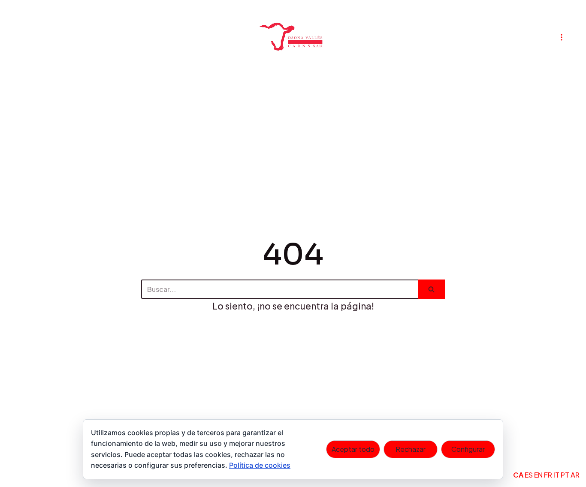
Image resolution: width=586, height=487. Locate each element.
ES (529, 474)
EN (538, 474)
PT (565, 474)
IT (556, 474)
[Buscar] (431, 289)
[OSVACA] (293, 37)
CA (518, 474)
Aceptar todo (353, 449)
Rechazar (411, 449)
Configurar (468, 449)
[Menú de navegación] (561, 37)
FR (548, 474)
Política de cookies (259, 465)
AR (575, 474)
